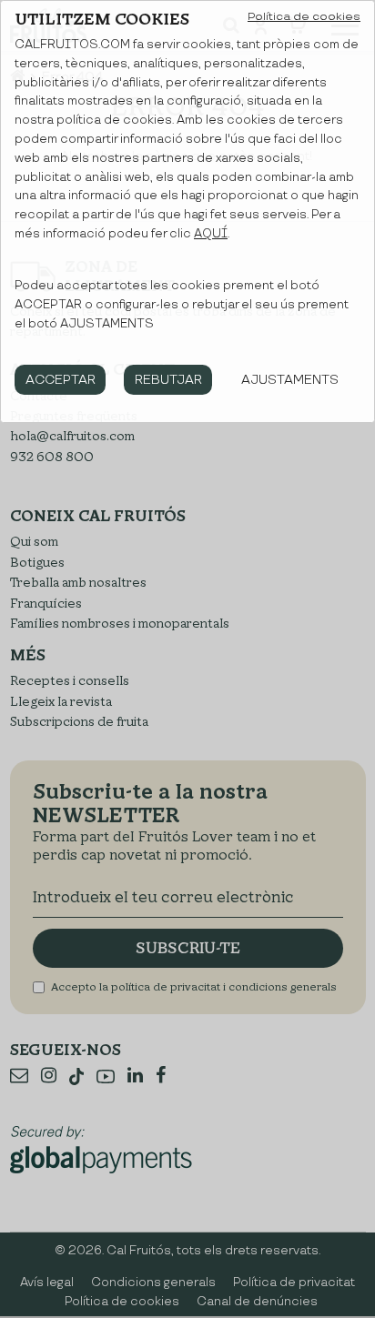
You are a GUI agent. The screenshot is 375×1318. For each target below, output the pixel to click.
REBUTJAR (168, 379)
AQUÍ (211, 233)
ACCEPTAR (60, 379)
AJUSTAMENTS (290, 379)
